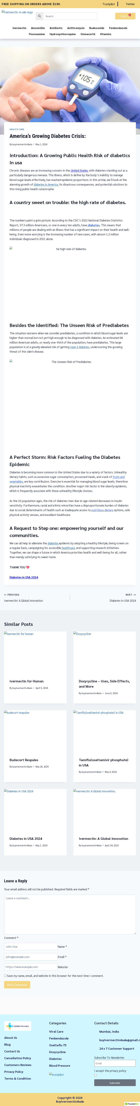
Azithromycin (76, 28)
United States (79, 170)
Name (62, 946)
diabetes (93, 225)
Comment (11, 938)
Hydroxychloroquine (63, 34)
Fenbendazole (118, 28)
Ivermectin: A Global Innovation (23, 597)
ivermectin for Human (27, 681)
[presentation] (35, 652)
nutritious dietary (102, 510)
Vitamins (105, 34)
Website (63, 967)
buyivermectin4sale (22, 144)
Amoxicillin (38, 28)
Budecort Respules (24, 760)
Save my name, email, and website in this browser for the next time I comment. (55, 975)
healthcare (68, 548)
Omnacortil (88, 34)
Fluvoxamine (37, 34)
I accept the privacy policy (110, 1070)
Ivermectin (19, 28)
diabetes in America (46, 184)
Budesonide (96, 28)
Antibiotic (56, 28)
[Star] (6, 1099)
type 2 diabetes (79, 347)
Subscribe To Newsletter (109, 1057)
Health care (17, 129)
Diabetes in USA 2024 (24, 577)
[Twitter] (17, 1099)
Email (62, 957)
